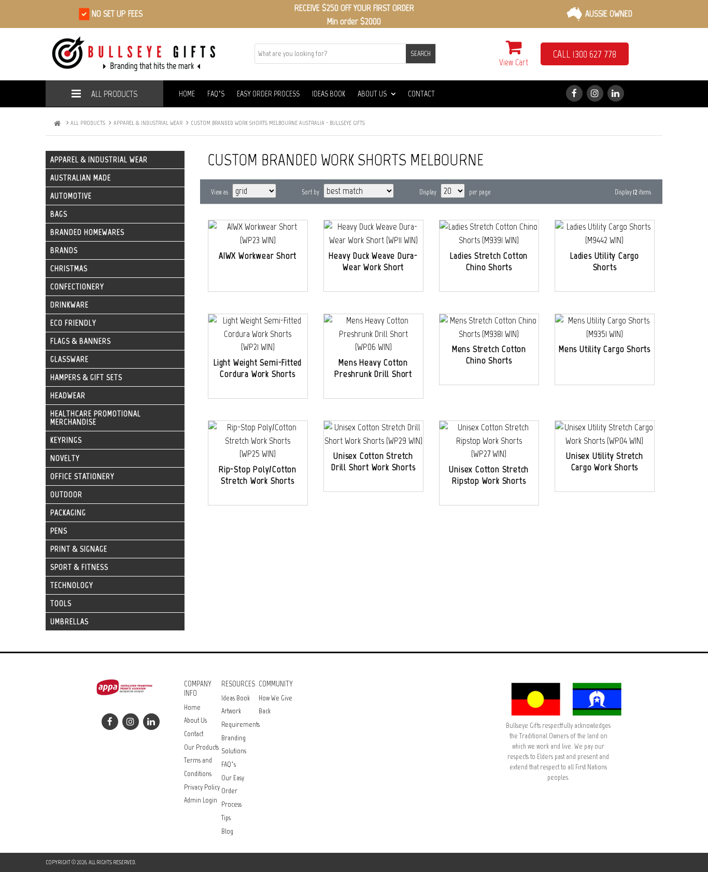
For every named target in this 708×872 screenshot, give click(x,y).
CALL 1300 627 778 (584, 54)
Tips (226, 817)
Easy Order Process (268, 94)
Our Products (201, 747)
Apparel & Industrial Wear (148, 122)
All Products (114, 94)
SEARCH (420, 53)
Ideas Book (328, 94)
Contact (421, 94)
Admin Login (200, 800)
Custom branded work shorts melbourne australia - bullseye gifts (278, 122)
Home (187, 94)
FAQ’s (215, 94)
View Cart (513, 62)
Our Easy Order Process (232, 791)
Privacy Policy (202, 787)
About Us (372, 94)
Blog (227, 831)
